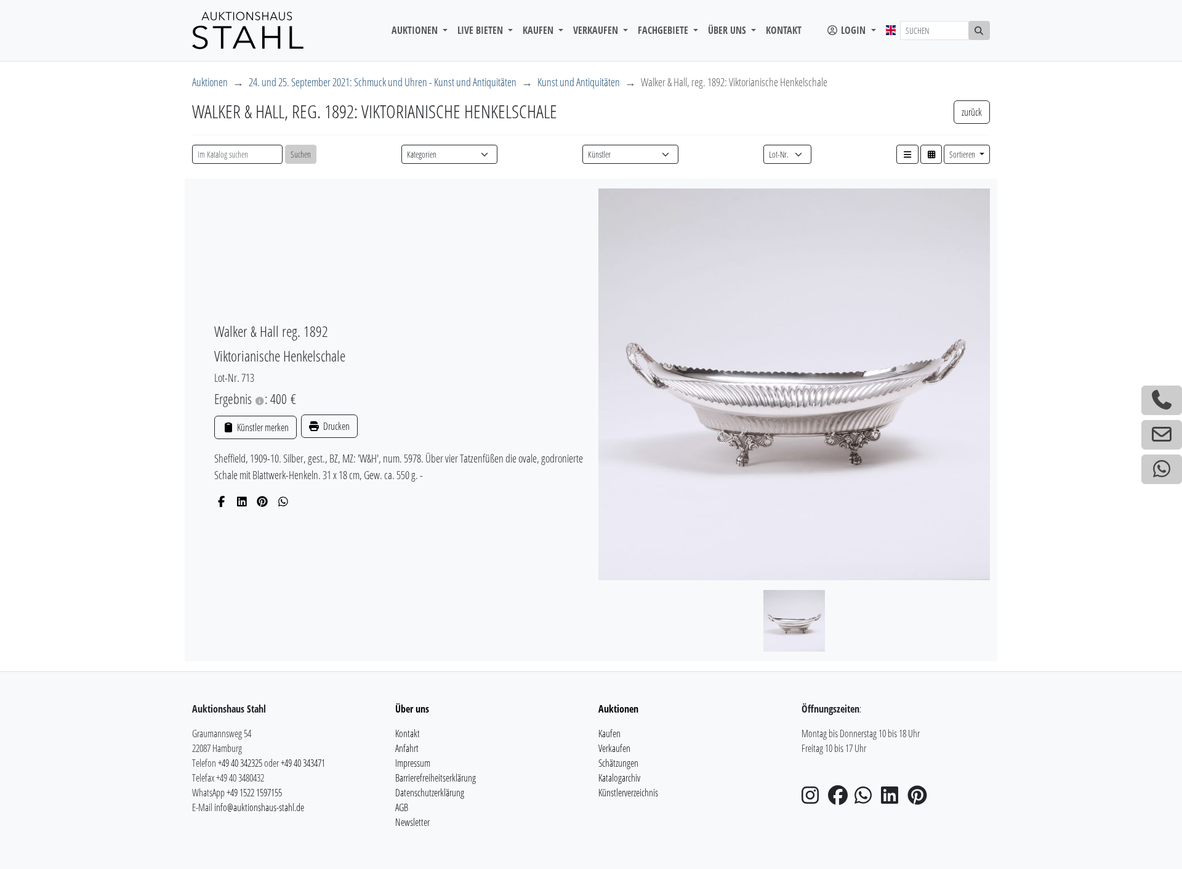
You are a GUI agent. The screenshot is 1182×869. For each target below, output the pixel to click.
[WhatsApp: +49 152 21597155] (1161, 469)
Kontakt (784, 30)
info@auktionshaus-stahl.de (259, 807)
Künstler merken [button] (262, 427)
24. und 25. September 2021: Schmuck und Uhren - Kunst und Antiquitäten (383, 82)
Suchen (301, 154)
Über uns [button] (728, 30)
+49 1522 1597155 (254, 792)
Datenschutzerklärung (429, 792)
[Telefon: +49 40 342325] (1161, 400)
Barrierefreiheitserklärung (435, 778)
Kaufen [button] (539, 30)
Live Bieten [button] (481, 30)
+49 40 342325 (240, 763)
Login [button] (853, 30)
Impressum (412, 763)
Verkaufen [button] (597, 30)
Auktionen (210, 82)
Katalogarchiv (619, 778)
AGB (401, 807)
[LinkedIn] (242, 501)
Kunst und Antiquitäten (578, 82)
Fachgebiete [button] (664, 30)
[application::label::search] (979, 30)
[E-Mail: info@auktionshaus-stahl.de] (1161, 435)
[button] (907, 154)
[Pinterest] (262, 501)
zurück (972, 112)
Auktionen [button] (416, 30)
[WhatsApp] (283, 501)
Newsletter (412, 822)
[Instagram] (814, 799)
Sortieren (963, 154)
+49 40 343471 (303, 763)
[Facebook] (221, 501)
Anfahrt (407, 748)
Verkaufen (614, 748)
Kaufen (609, 733)
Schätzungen (618, 763)
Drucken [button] (335, 426)
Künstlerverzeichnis (628, 792)
